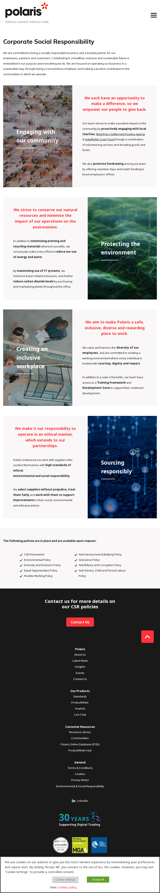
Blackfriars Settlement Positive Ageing (120, 134)
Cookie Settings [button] (65, 879)
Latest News (80, 660)
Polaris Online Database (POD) (80, 744)
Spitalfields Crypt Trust (99, 139)
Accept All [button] (98, 879)
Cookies (80, 774)
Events (80, 673)
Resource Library (80, 732)
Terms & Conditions (80, 768)
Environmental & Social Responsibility (80, 786)
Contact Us (80, 622)
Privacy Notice (80, 780)
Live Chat (80, 714)
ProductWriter (80, 702)
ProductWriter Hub (80, 750)
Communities (80, 738)
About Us (80, 654)
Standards (80, 696)
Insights (80, 667)
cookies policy (67, 887)
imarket (80, 708)
